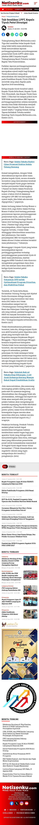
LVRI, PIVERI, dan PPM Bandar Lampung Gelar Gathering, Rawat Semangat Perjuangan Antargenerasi (11, 576)
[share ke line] (21, 36)
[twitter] (17, 805)
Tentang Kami (26, 810)
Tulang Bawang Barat (12, 16)
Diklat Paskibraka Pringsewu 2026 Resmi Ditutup (10, 614)
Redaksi (10, 27)
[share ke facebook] (4, 36)
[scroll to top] (36, 812)
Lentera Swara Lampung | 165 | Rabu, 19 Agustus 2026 (17, 770)
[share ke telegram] (17, 36)
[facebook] (12, 805)
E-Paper (9, 9)
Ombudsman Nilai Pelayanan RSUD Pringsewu (16, 755)
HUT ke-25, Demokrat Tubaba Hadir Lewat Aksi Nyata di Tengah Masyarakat (19, 765)
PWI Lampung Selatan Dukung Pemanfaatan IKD (11, 589)
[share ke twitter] (8, 36)
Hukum (29, 9)
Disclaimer (8, 813)
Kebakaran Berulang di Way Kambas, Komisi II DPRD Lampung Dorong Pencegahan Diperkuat (12, 562)
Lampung (19, 9)
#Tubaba (12, 467)
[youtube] (27, 805)
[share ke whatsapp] (13, 36)
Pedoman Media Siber (25, 813)
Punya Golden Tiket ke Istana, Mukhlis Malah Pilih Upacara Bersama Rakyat (17, 775)
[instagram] (22, 805)
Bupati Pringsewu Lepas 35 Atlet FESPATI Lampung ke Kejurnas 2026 (11, 602)
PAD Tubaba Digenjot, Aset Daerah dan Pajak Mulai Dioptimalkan (19, 760)
